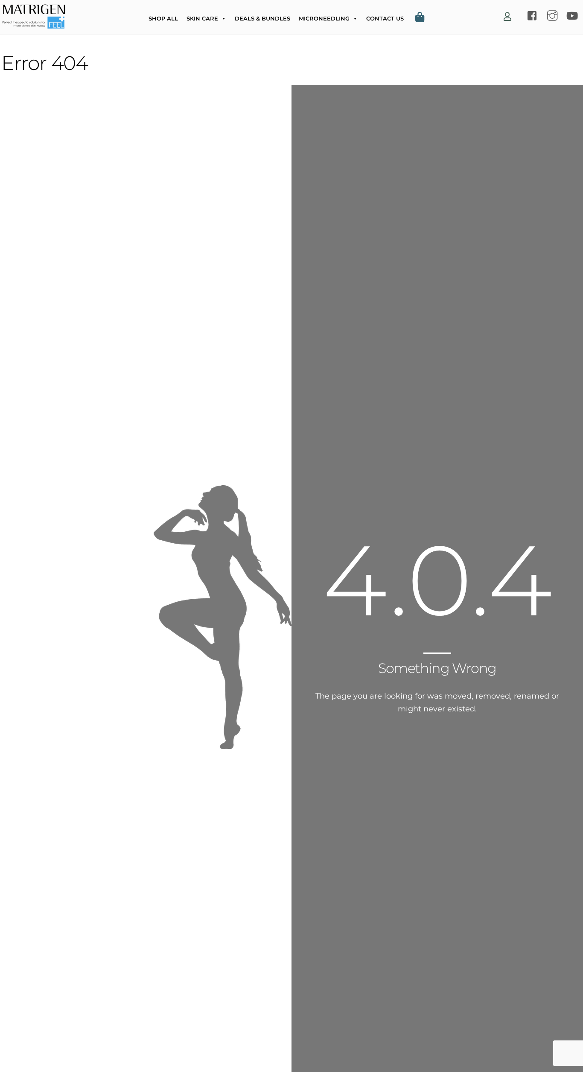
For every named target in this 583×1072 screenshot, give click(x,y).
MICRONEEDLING (324, 18)
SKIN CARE (202, 18)
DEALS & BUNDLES (262, 18)
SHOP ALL (163, 18)
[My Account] (507, 17)
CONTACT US (385, 18)
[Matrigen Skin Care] (33, 24)
